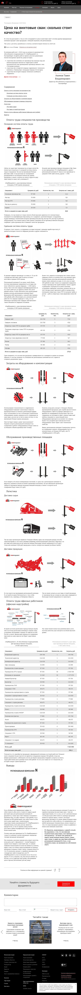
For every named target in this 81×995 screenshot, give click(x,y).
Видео (52, 7)
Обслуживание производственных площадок (18, 101)
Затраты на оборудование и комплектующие (18, 99)
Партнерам (7, 980)
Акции (5, 967)
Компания (44, 971)
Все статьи (6, 11)
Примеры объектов (9, 960)
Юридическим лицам (28, 955)
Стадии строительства (10, 962)
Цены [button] (59, 7)
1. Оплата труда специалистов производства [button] (31, 11)
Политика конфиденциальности (68, 973)
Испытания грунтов (28, 960)
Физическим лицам (9, 955)
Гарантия (7, 17)
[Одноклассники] (66, 955)
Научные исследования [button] (26, 7)
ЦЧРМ (43, 960)
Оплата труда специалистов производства (17, 90)
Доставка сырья (11, 107)
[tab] (18, 184)
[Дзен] (70, 955)
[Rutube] (74, 955)
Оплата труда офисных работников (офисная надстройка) (22, 112)
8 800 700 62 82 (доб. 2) (51, 3)
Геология (6, 7)
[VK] (62, 955)
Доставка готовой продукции (16, 109)
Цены (24, 986)
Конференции (45, 967)
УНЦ (43, 962)
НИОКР (44, 955)
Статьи (37, 7)
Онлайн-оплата (27, 988)
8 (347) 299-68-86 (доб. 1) (69, 3)
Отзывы (44, 978)
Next (79, 932)
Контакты (6, 986)
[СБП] (63, 964)
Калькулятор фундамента (66, 884)
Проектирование (8, 957)
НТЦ (43, 957)
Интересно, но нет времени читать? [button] (28, 47)
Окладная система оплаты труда (17, 93)
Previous (2, 932)
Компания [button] (45, 7)
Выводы (6, 115)
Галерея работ (27, 967)
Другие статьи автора (10, 77)
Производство (46, 976)
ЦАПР (43, 964)
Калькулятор (7, 964)
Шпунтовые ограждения (29, 962)
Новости (44, 980)
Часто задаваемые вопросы (11, 974)
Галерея (6, 971)
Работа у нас (45, 974)
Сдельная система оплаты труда (17, 96)
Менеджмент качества (29, 969)
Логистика (7, 104)
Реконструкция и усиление (30, 964)
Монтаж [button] (14, 7)
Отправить (71, 910)
